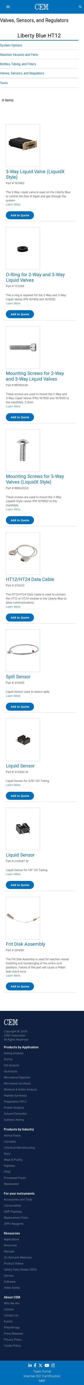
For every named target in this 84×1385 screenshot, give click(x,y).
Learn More (13, 204)
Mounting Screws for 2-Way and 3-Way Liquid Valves (35, 376)
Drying (8, 1059)
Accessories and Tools (18, 1199)
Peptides (9, 1165)
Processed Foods (15, 1177)
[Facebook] (36, 1366)
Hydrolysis (10, 1071)
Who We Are (11, 1303)
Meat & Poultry (13, 1159)
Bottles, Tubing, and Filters (18, 64)
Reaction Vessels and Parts (19, 55)
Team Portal (42, 1371)
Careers (9, 1309)
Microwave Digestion (17, 1077)
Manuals (9, 1251)
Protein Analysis (14, 1107)
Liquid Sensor (20, 766)
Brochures (10, 1245)
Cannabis (10, 1141)
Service (8, 1275)
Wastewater (11, 1183)
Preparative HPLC (15, 1101)
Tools (4, 83)
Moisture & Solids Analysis (20, 1089)
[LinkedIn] (30, 1366)
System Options (11, 45)
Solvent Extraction (15, 1113)
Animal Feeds (12, 1135)
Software (9, 1281)
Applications (11, 1239)
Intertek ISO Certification (42, 1376)
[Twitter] (41, 1366)
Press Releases (13, 1333)
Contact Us (11, 1315)
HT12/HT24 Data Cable (30, 579)
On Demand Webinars (18, 1257)
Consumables (12, 1205)
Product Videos (13, 1263)
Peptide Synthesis (15, 1095)
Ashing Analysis (13, 1053)
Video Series (12, 1287)
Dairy (7, 1153)
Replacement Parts (16, 1217)
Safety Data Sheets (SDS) (20, 1269)
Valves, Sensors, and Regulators (22, 73)
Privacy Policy (13, 1339)
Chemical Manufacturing (19, 1147)
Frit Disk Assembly (25, 944)
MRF (42, 1381)
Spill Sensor (18, 676)
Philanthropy (12, 1327)
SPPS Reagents (14, 1223)
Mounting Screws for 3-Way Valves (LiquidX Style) (35, 479)
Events (8, 1321)
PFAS (7, 1171)
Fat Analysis (11, 1065)
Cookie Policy (12, 1345)
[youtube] (47, 1366)
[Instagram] (53, 1366)
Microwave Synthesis (17, 1083)
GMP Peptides (13, 1211)
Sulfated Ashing (14, 1119)
